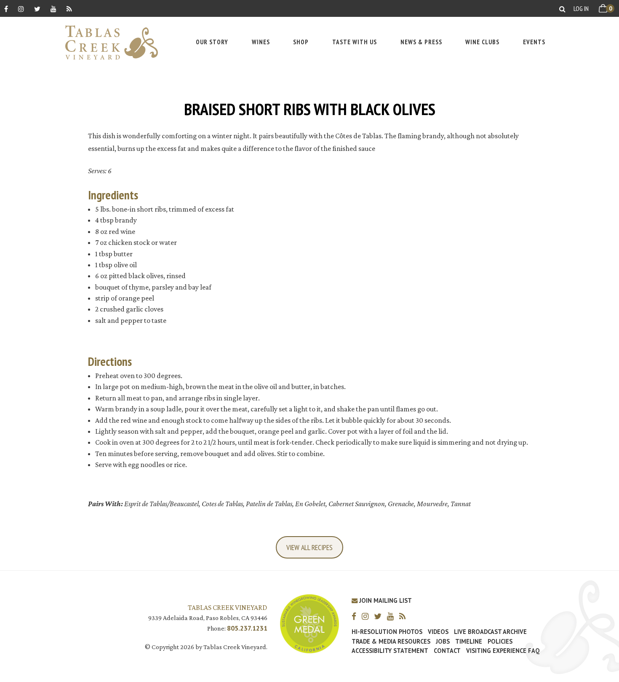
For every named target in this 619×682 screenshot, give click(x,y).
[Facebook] (6, 8)
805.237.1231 (247, 628)
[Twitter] (37, 8)
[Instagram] (21, 8)
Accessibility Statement (390, 651)
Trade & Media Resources (391, 641)
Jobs (443, 641)
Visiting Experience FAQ (502, 651)
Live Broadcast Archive (490, 632)
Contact (447, 651)
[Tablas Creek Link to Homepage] (107, 42)
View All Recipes (309, 547)
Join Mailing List (385, 600)
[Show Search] (562, 8)
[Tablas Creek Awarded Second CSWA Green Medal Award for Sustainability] (309, 622)
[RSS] (69, 8)
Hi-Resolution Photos (387, 632)
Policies (500, 641)
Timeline (468, 641)
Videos (438, 632)
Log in (581, 8)
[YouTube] (53, 8)
